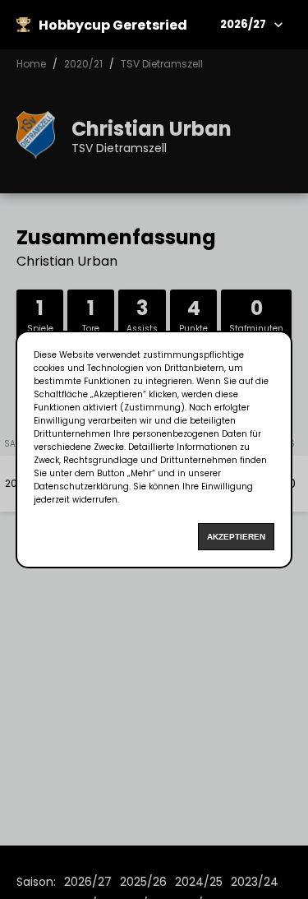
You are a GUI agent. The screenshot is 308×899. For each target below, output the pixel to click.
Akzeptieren (236, 536)
